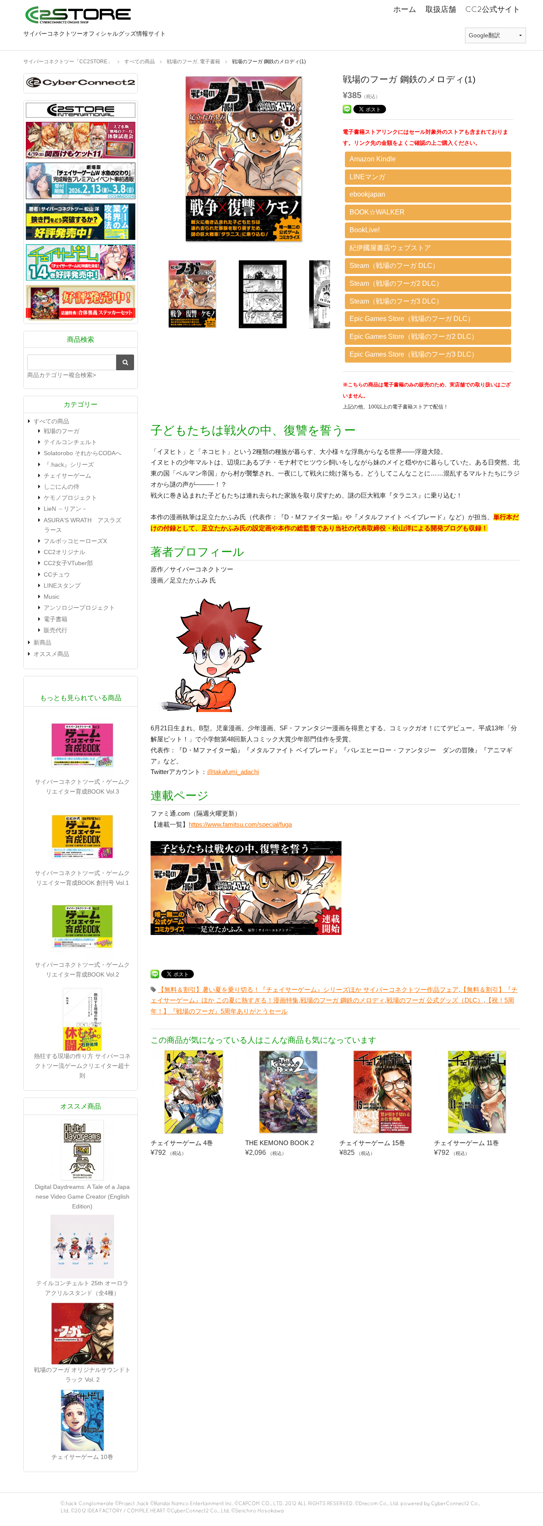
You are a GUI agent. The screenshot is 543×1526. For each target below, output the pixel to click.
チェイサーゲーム (67, 475)
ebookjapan (367, 194)
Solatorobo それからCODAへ (82, 453)
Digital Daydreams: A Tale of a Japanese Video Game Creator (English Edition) (82, 1196)
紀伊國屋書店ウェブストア (390, 247)
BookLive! (365, 230)
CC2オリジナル (64, 552)
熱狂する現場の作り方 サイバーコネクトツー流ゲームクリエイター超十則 (82, 1066)
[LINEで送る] (347, 108)
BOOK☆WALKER (377, 212)
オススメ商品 (51, 653)
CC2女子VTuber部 (68, 563)
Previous (144, 161)
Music (51, 596)
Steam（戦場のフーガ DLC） (394, 265)
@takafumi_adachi (233, 771)
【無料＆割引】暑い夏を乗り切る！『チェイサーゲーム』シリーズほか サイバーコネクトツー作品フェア (308, 989)
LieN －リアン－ (65, 508)
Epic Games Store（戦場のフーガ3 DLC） (414, 354)
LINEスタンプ (62, 585)
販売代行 (55, 630)
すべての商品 (51, 421)
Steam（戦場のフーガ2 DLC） (396, 283)
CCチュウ (57, 574)
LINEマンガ (367, 176)
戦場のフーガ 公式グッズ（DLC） (435, 1000)
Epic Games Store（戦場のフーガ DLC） (412, 318)
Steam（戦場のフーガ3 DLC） (396, 301)
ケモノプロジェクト (70, 497)
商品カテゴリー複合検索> (61, 375)
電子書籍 (55, 619)
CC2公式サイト (492, 9)
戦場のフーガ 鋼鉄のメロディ (342, 1000)
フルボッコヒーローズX (75, 541)
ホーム (404, 9)
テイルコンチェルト (70, 442)
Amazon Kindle (373, 159)
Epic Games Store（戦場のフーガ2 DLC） (414, 336)
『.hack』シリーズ (69, 464)
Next (342, 161)
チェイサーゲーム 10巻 (82, 1456)
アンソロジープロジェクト (79, 607)
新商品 (42, 642)
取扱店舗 (440, 9)
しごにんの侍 (61, 486)
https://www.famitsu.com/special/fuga (240, 824)
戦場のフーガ (61, 431)
